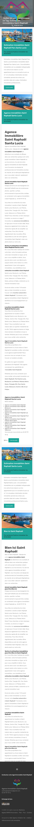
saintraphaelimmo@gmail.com (11, 791)
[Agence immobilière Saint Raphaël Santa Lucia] (17, 102)
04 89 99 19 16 (18, 25)
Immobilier (22, 52)
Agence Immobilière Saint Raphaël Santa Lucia (15, 137)
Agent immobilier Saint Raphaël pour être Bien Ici (16, 747)
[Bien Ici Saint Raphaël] (17, 520)
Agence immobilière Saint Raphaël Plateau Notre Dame (15, 419)
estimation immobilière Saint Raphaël (17, 270)
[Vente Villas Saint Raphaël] (17, 35)
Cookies (29, 812)
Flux (24, 812)
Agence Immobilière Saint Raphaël (14, 789)
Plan (20, 812)
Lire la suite (9, 87)
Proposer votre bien (10, 31)
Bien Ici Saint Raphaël (13, 531)
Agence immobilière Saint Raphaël (15, 405)
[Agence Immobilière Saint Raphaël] (17, 785)
